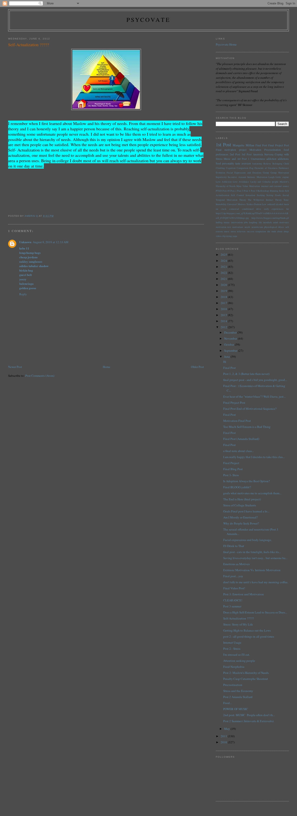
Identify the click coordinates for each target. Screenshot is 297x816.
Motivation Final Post (237, 421)
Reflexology (263, 190)
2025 (224, 254)
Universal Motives (236, 204)
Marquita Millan (243, 145)
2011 (224, 736)
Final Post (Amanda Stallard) (241, 439)
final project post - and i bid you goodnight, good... (255, 380)
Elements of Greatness (266, 168)
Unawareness (258, 159)
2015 (224, 315)
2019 (224, 291)
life (260, 222)
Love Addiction (224, 181)
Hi (224, 362)
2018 (224, 297)
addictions (283, 159)
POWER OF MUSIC (235, 709)
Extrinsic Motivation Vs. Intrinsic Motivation (252, 570)
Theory (278, 199)
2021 (224, 279)
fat (287, 208)
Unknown (25, 242)
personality (228, 163)
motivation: (237, 227)
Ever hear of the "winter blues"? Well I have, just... (254, 396)
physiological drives (274, 227)
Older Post (197, 367)
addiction (271, 159)
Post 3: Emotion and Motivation (243, 594)
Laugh (271, 177)
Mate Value (242, 186)
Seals (281, 190)
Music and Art (232, 159)
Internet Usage (232, 642)
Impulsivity (221, 177)
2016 (224, 309)
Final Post (261, 145)
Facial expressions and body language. (247, 540)
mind (275, 222)
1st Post (223, 144)
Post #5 (226, 190)
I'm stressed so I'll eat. (236, 654)
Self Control (237, 195)
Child (286, 163)
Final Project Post (278, 145)
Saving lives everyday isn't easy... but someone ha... (255, 558)
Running (274, 190)
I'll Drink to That (233, 546)
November (231, 338)
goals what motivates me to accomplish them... (252, 493)
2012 (224, 327)
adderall (271, 204)
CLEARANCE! (232, 600)
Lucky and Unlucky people (264, 181)
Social (286, 195)
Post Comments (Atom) (39, 376)
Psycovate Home (226, 44)
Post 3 (240, 190)
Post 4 (247, 190)
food (218, 163)
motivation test (223, 227)
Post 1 (245, 159)
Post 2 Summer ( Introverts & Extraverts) (248, 721)
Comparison (242, 168)
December (230, 332)
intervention (237, 222)
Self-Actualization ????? (238, 618)
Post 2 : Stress (231, 648)
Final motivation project (231, 149)
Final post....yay (233, 576)
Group (266, 172)
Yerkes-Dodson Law (256, 204)
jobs (246, 222)
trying (229, 236)
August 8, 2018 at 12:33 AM (50, 242)
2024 (224, 261)
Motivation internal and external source (269, 186)
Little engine (282, 177)
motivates (284, 222)
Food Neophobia (233, 667)
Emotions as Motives (236, 564)
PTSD (219, 190)
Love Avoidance (241, 181)
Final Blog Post (233, 469)
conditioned (247, 208)
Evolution (220, 172)
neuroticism (257, 227)
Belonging (277, 163)
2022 (224, 273)
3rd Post (247, 154)
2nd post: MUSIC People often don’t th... (249, 715)
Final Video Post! (234, 588)
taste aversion (243, 163)
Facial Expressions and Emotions (244, 172)
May (227, 729)
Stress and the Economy (238, 691)
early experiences (274, 208)
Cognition (231, 168)
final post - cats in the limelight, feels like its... (252, 552)
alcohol (279, 204)
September (231, 350)
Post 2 (233, 190)
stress (226, 231)
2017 (224, 303)
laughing (253, 222)
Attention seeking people (239, 661)
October (229, 344)
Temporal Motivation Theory (231, 199)
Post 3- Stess (231, 475)
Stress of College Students (239, 505)
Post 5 (254, 190)
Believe (267, 163)
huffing (219, 222)
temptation (260, 231)
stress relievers (238, 231)
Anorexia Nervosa (263, 154)
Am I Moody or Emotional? (240, 517)
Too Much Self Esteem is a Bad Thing (247, 427)
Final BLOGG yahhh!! (237, 487)
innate (227, 222)
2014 (224, 321)
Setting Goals (273, 195)
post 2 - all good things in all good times (248, 636)
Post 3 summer (232, 606)
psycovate (148, 19)
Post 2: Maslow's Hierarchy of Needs (246, 673)
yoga (234, 236)
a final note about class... (238, 451)
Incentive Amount (237, 177)
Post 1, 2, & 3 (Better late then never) (246, 374)
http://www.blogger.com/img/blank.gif (270, 218)
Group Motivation (280, 172)
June (227, 356)
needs (247, 227)
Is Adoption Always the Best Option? (246, 481)
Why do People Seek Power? (241, 523)
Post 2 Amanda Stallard (237, 697)
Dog (251, 168)
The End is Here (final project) (242, 499)
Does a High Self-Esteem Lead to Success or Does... (255, 612)
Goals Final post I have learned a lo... (246, 511)
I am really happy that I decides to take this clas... (254, 457)
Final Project (231, 463)
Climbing (220, 168)
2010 (224, 742)
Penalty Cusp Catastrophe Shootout (245, 679)
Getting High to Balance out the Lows (247, 630)
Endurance (284, 168)
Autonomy (257, 163)
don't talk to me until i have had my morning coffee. (255, 582)
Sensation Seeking (255, 195)
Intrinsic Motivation (257, 177)
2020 (224, 285)
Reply (23, 294)
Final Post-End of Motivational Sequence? (250, 408)
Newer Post (15, 367)
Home (106, 367)
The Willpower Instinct (260, 199)
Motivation (255, 149)
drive (258, 208)
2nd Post (235, 154)
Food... (227, 703)
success (250, 231)
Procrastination (272, 149)
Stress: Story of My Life (238, 624)
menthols (267, 222)
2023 (224, 267)
